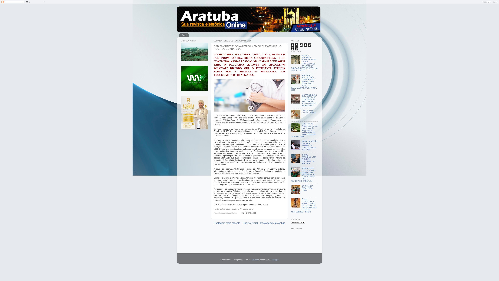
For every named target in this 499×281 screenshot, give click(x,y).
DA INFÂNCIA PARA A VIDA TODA (307, 188)
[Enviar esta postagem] (242, 213)
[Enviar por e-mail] (247, 213)
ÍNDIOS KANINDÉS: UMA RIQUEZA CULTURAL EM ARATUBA (309, 159)
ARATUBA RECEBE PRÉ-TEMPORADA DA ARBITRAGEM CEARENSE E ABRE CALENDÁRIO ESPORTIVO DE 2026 (304, 82)
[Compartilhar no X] (252, 213)
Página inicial (250, 223)
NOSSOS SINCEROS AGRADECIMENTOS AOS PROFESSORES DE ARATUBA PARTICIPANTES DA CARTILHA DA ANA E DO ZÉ (304, 63)
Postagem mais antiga (272, 223)
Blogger (275, 260)
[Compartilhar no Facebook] (254, 213)
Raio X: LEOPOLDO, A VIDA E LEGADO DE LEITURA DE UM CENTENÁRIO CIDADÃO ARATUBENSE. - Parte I (304, 205)
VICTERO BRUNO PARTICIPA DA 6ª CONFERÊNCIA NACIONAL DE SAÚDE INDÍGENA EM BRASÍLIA (309, 100)
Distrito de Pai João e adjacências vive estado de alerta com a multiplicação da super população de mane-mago (304, 130)
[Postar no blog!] (249, 213)
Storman (255, 260)
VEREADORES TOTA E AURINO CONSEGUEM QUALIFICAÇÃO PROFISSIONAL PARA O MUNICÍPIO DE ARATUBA (303, 174)
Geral (184, 35)
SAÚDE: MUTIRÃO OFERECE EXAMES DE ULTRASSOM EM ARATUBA (309, 145)
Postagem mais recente (227, 223)
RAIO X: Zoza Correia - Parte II (309, 112)
